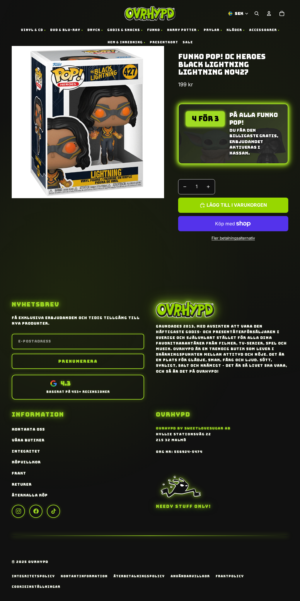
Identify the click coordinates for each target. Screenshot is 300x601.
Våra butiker (28, 440)
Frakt (19, 473)
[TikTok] (53, 511)
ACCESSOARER (263, 30)
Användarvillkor (190, 576)
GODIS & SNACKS (123, 30)
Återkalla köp (30, 495)
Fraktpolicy (230, 576)
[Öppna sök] (256, 13)
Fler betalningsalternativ (233, 238)
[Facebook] (35, 511)
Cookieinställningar (36, 587)
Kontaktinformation (84, 576)
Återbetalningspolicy (139, 576)
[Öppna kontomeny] (268, 13)
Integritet (26, 451)
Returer (22, 484)
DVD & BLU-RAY (65, 30)
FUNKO (153, 30)
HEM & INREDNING (125, 42)
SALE (188, 42)
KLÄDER (234, 30)
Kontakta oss (28, 429)
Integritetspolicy (33, 576)
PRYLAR (211, 30)
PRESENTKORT (164, 42)
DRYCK (93, 30)
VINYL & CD (32, 30)
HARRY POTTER (182, 30)
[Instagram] (18, 511)
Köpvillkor (26, 462)
